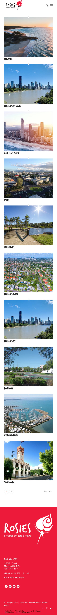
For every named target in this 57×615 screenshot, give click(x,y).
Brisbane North (11, 294)
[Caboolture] (28, 244)
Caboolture (9, 247)
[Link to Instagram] (47, 608)
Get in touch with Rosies (14, 577)
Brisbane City (9, 341)
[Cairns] (28, 197)
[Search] (45, 5)
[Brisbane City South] (28, 103)
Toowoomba (9, 482)
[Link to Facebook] (43, 608)
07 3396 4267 (12, 569)
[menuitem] (45, 5)
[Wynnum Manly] (28, 432)
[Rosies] (23, 5)
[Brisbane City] (28, 338)
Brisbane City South (12, 106)
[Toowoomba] (28, 479)
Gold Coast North (11, 153)
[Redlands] (28, 56)
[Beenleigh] (28, 385)
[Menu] (51, 5)
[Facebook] (6, 586)
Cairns (6, 200)
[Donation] (18, 586)
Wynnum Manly (11, 435)
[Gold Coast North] (28, 150)
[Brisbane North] (28, 291)
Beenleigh (8, 388)
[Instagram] (10, 586)
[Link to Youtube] (51, 608)
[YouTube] (14, 586)
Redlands (8, 59)
